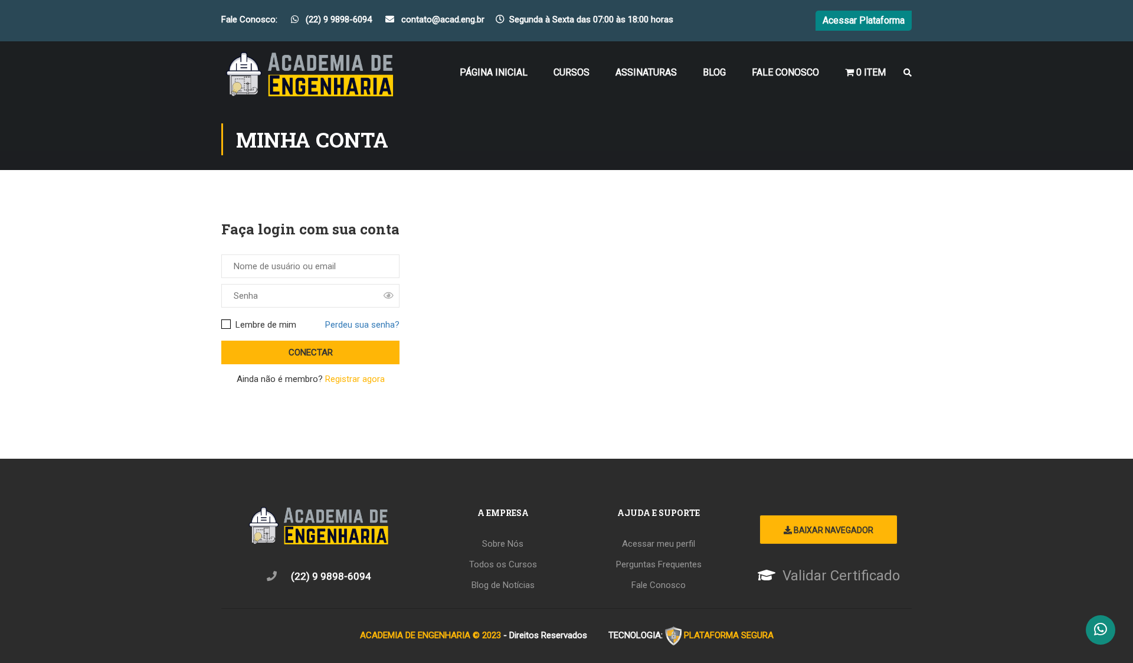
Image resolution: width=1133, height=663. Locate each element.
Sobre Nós (502, 543)
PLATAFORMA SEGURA (729, 634)
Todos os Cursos (503, 564)
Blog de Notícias (503, 585)
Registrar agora (355, 379)
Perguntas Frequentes (659, 564)
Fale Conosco (785, 72)
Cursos (572, 72)
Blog (714, 72)
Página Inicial (494, 72)
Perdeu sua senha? (362, 324)
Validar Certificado (841, 575)
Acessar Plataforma (864, 20)
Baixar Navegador (832, 530)
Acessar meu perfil (658, 543)
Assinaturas (646, 72)
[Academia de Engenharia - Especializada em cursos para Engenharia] (309, 78)
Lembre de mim (264, 324)
